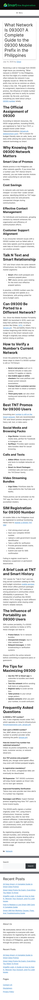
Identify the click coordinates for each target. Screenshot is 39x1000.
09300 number (9, 101)
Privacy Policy (8, 992)
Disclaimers (7, 988)
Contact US (7, 985)
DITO (20, 325)
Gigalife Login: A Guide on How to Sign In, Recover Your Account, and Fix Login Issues (19, 898)
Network (9, 851)
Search (6, 862)
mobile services (28, 584)
